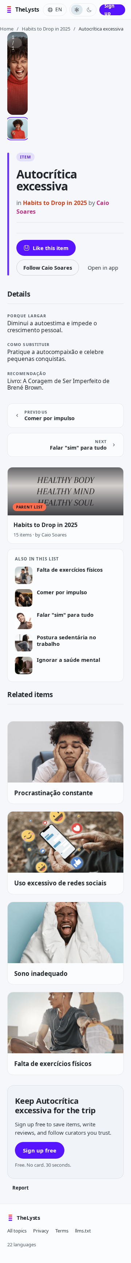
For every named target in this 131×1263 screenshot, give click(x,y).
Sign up (109, 9)
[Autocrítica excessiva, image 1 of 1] (17, 128)
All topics (17, 1230)
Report (20, 1187)
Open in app (103, 267)
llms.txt (83, 1230)
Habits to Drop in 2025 (46, 28)
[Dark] (89, 10)
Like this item (50, 248)
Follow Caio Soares (47, 267)
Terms (61, 1230)
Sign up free (39, 1150)
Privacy (41, 1230)
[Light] (77, 10)
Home (6, 28)
